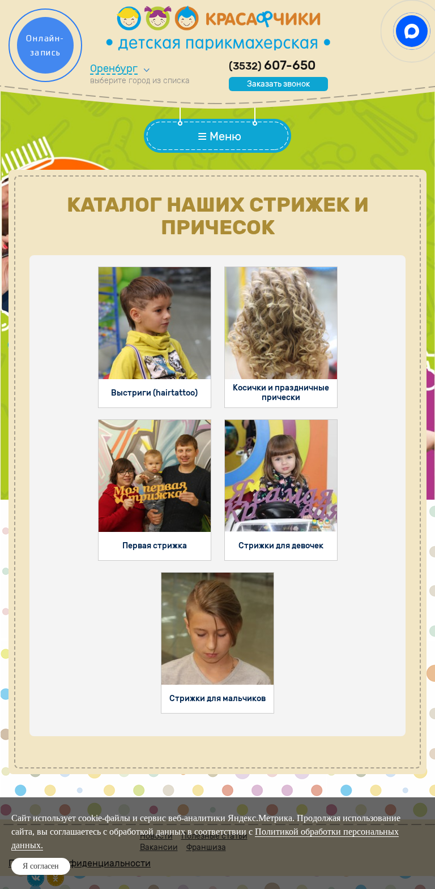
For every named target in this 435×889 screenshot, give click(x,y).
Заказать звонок (278, 84)
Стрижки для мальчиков (217, 698)
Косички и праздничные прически (281, 392)
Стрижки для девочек (280, 546)
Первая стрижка (154, 546)
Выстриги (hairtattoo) (154, 393)
